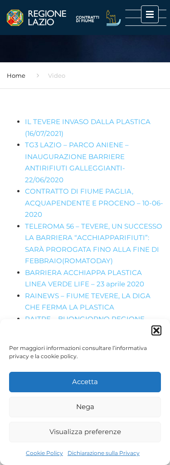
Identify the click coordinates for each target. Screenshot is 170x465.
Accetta (85, 381)
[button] (156, 330)
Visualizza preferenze (85, 431)
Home (16, 75)
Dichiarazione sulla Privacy (104, 453)
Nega (85, 406)
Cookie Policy (44, 453)
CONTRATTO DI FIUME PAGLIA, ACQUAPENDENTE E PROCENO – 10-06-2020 (94, 203)
